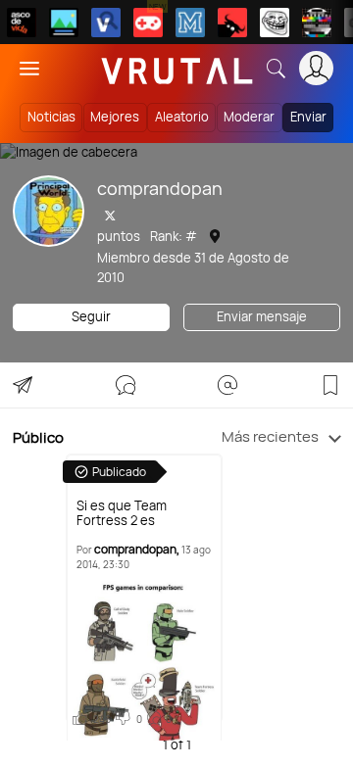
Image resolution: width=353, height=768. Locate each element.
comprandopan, (136, 549)
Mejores (114, 116)
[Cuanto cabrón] (274, 22)
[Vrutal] (148, 22)
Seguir (91, 316)
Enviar (308, 116)
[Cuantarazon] (63, 22)
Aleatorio (182, 116)
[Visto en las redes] (106, 22)
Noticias (51, 116)
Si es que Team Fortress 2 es (121, 513)
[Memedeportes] (190, 22)
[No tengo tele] (316, 22)
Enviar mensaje (262, 316)
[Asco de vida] (21, 22)
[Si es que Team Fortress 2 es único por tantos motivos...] (145, 659)
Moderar (249, 116)
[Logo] (177, 68)
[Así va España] (232, 22)
